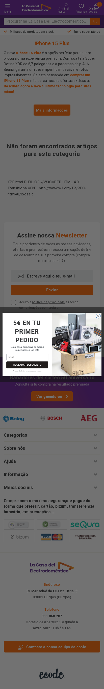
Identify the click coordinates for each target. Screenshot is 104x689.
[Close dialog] (98, 316)
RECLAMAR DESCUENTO (27, 365)
